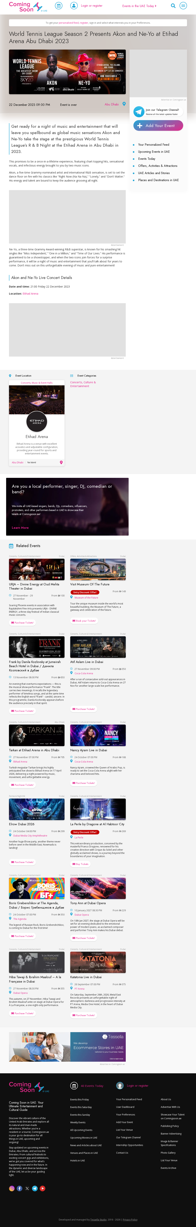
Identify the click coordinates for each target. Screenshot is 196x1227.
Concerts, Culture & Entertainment (83, 384)
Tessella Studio (98, 1219)
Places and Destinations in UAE (158, 180)
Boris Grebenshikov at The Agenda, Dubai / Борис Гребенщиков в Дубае (36, 905)
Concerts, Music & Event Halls (36, 382)
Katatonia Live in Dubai (86, 977)
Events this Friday (79, 1099)
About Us (166, 1099)
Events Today (146, 159)
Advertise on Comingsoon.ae (173, 99)
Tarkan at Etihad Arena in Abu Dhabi (34, 750)
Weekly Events (77, 1122)
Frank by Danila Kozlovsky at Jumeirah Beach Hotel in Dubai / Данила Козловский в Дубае (35, 666)
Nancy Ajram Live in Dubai (88, 750)
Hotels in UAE (77, 1160)
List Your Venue (124, 1129)
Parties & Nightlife (17, 796)
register (84, 22)
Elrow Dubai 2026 (21, 824)
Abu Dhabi (112, 104)
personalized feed (69, 22)
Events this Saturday (81, 1107)
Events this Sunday (80, 1114)
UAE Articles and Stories (154, 173)
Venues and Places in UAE (84, 1153)
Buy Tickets (81, 864)
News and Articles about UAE (86, 1145)
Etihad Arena (30, 293)
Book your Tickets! (85, 621)
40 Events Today (92, 1086)
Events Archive (168, 1168)
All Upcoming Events (81, 1130)
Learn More (20, 527)
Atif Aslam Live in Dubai (86, 662)
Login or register (91, 5)
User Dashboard (125, 1107)
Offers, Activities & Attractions (157, 166)
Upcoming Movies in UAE (83, 1137)
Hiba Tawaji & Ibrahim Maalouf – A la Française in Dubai (35, 979)
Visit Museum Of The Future (89, 584)
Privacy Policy (130, 1219)
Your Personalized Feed (153, 144)
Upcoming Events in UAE (154, 151)
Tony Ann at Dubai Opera (88, 903)
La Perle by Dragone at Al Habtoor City (97, 824)
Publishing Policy (170, 1126)
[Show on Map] (124, 104)
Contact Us (122, 1152)
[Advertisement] (158, 73)
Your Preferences (125, 1114)
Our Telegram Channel (128, 1137)
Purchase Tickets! (23, 622)
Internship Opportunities (129, 1145)
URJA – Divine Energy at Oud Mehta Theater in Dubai (34, 586)
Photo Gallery (168, 1152)
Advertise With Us (170, 1107)
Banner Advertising (171, 1133)
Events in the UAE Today (138, 6)
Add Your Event (160, 125)
